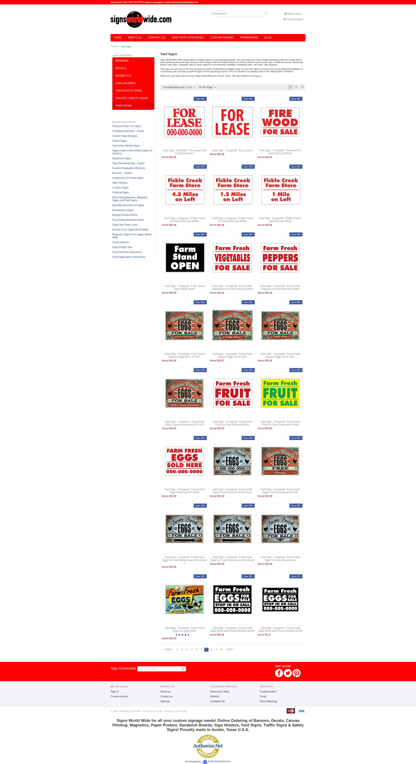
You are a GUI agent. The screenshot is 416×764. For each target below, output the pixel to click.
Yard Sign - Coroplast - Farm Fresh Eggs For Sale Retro (184, 629)
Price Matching (268, 701)
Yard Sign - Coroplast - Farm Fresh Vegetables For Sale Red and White (232, 287)
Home (118, 37)
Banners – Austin (122, 173)
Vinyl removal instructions (127, 252)
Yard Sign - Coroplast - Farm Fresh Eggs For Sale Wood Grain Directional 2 (184, 560)
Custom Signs (120, 187)
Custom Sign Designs (124, 136)
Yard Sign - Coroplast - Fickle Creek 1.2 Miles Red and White (232, 220)
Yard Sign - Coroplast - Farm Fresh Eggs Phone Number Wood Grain (232, 491)
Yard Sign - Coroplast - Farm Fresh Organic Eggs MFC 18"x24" (184, 355)
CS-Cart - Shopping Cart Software (171, 711)
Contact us (166, 696)
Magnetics (123, 75)
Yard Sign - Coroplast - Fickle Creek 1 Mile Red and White (280, 220)
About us (165, 691)
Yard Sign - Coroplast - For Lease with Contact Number (184, 152)
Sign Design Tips (122, 247)
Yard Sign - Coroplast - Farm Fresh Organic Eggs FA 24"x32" (232, 355)
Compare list (217, 701)
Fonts (263, 696)
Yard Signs (124, 105)
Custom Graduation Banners (128, 168)
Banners (122, 60)
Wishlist (214, 696)
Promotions (249, 37)
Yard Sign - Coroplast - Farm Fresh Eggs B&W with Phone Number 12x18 (280, 629)
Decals (121, 68)
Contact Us (156, 37)
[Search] (265, 14)
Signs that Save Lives (124, 224)
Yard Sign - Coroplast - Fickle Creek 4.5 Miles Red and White (184, 220)
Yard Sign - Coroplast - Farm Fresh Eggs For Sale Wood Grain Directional (232, 558)
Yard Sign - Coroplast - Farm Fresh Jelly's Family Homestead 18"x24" (184, 423)
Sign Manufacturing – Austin (128, 163)
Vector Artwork (120, 242)
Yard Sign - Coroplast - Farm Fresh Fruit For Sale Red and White (232, 423)
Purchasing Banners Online (128, 219)
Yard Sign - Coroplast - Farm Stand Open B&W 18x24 (184, 287)
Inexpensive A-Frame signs (128, 177)
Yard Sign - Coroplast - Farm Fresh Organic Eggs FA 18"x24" (280, 355)
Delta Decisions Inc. (219, 761)
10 (221, 649)
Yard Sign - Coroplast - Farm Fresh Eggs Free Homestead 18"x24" (280, 491)
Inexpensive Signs (123, 210)
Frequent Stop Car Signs (126, 126)
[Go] (183, 668)
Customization (268, 691)
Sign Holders (119, 182)
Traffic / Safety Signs (132, 98)
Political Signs (120, 192)
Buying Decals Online (124, 215)
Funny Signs (119, 140)
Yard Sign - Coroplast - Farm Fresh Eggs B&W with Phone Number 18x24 (232, 629)
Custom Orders (222, 37)
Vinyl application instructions (128, 257)
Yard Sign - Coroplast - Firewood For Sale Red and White (280, 152)
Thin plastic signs (129, 90)
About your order (219, 691)
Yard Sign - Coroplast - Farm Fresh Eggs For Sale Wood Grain (280, 558)
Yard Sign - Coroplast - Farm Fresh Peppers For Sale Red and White (280, 287)
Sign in (114, 691)
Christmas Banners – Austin (128, 131)
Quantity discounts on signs (128, 205)
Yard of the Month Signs (126, 145)
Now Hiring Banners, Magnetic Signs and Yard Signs (130, 199)
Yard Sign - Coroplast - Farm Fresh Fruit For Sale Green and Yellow (280, 423)
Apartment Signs (121, 158)
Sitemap (165, 701)
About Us (135, 37)
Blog (268, 37)
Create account (119, 696)
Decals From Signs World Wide (130, 229)
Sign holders (125, 83)
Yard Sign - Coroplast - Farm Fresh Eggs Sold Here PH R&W (184, 491)
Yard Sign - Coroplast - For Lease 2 (232, 150)
